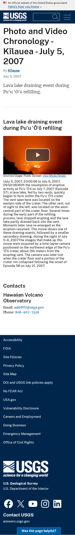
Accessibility (12, 340)
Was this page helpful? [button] (39, 531)
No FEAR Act (13, 391)
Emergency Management (22, 434)
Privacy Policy (13, 366)
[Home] (15, 20)
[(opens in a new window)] (8, 503)
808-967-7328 (27, 312)
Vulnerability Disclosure (21, 408)
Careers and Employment (22, 417)
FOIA (7, 348)
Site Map (10, 374)
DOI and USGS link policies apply (28, 383)
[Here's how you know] (37, 5)
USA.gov (9, 400)
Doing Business (14, 425)
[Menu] (67, 17)
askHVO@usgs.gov (29, 307)
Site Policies (12, 357)
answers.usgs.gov (16, 521)
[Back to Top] (60, 520)
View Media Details (54, 175)
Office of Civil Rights (18, 442)
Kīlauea (14, 71)
